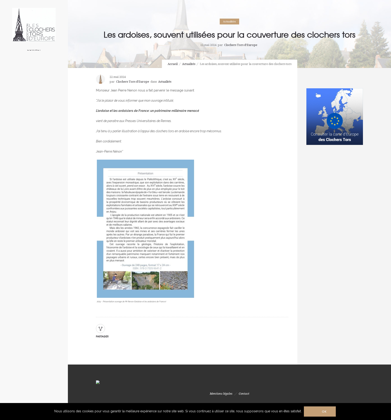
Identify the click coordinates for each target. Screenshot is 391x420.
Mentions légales (221, 393)
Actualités (188, 64)
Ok (324, 411)
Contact (244, 393)
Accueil (173, 64)
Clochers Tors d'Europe (240, 45)
